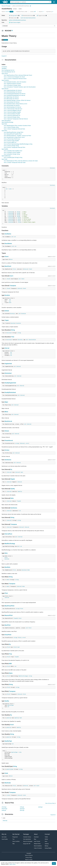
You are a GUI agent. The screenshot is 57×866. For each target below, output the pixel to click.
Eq (11, 469)
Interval (26, 269)
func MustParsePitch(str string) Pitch (13, 132)
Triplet (7, 320)
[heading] (6, 2)
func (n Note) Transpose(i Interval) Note (14, 129)
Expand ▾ (4, 56)
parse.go (22, 808)
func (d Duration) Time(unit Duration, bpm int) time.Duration (20, 87)
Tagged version (42, 15)
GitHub (46, 839)
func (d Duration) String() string (12, 85)
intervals (5, 820)
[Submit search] (50, 2)
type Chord (5, 73)
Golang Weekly (48, 848)
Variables (4, 68)
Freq (10, 654)
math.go (4, 810)
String (13, 330)
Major (6, 402)
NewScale (8, 782)
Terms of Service (29, 855)
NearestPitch (9, 615)
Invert (11, 276)
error (27, 443)
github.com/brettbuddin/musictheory (20, 5)
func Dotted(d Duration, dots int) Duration (15, 82)
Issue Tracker (37, 841)
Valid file (14, 15)
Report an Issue (28, 859)
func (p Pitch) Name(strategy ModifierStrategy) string (18, 144)
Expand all (53, 814)
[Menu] (28, 26)
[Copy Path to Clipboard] (30, 6)
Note (6, 553)
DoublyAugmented (10, 382)
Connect (47, 834)
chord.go (4, 807)
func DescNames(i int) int (8, 72)
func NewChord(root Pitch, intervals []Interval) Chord (18, 75)
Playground (15, 836)
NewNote (7, 567)
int (6, 188)
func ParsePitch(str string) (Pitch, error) (14, 137)
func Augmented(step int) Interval (13, 90)
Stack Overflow (15, 841)
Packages (26, 834)
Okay (54, 863)
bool (10, 302)
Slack (46, 841)
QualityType (10, 705)
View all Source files (49, 803)
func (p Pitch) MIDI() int (10, 142)
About (36, 834)
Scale (6, 773)
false (18, 211)
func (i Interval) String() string (12, 117)
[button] (9, 15)
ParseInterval (9, 440)
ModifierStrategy (10, 543)
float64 (19, 501)
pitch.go (22, 810)
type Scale (4, 159)
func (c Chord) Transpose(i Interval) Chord (15, 78)
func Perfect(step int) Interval (11, 105)
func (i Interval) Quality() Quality (12, 112)
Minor (6, 411)
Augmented (8, 363)
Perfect (7, 450)
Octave (7, 431)
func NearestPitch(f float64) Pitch (13, 134)
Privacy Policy (29, 857)
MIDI (10, 663)
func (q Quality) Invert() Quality (12, 152)
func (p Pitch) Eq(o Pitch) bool (12, 139)
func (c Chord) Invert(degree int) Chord (14, 77)
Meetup (46, 845)
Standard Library (27, 836)
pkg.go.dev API (26, 843)
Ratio (12, 498)
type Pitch (4, 130)
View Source (52, 168)
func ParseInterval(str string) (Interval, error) (15, 103)
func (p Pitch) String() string (11, 145)
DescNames (8, 243)
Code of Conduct (38, 848)
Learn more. (12, 864)
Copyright (28, 853)
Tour (13, 839)
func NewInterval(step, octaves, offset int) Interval (17, 100)
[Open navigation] (54, 2)
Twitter (46, 836)
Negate (12, 479)
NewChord (8, 266)
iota (10, 188)
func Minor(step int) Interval (11, 98)
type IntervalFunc (6, 120)
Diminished (8, 373)
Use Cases (4, 836)
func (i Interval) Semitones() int (12, 115)
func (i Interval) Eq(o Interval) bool (13, 108)
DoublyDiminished (10, 392)
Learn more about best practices (28, 17)
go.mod (14, 15)
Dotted (7, 310)
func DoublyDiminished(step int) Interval (14, 95)
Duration (11, 211)
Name (11, 673)
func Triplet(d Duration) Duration (12, 83)
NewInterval (8, 421)
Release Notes (37, 843)
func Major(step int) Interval (11, 97)
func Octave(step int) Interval (11, 102)
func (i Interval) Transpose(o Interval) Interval (16, 119)
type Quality (5, 149)
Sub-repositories (27, 839)
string (19, 332)
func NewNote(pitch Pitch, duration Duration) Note (17, 125)
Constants (4, 66)
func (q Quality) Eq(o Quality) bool (13, 150)
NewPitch (7, 625)
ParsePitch (8, 634)
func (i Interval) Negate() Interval (12, 110)
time (30, 339)
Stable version (13, 17)
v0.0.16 (5, 11)
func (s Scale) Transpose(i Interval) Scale (14, 162)
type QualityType (6, 155)
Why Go (4, 834)
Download (36, 836)
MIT (35, 11)
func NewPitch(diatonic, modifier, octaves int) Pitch (17, 135)
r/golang (47, 843)
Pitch (11, 259)
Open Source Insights (15, 22)
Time (12, 336)
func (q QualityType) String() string (13, 157)
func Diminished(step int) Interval (12, 92)
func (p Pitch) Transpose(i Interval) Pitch (14, 147)
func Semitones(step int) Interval (12, 107)
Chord (6, 256)
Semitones (8, 459)
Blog (35, 839)
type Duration (5, 80)
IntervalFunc (8, 534)
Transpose (13, 285)
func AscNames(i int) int (8, 70)
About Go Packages (27, 841)
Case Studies (5, 839)
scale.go (40, 807)
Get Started (15, 834)
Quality (12, 488)
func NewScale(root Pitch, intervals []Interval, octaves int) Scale (21, 160)
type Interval (5, 88)
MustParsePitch (9, 605)
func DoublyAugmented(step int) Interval (14, 93)
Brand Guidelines (38, 845)
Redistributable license (28, 15)
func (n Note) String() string (11, 127)
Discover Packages (6, 5)
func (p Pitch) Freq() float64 (11, 140)
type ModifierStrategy (7, 122)
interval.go (4, 808)
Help (13, 843)
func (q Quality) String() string (12, 154)
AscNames (8, 234)
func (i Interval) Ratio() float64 (12, 113)
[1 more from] (2, 818)
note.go (22, 807)
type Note (4, 124)
